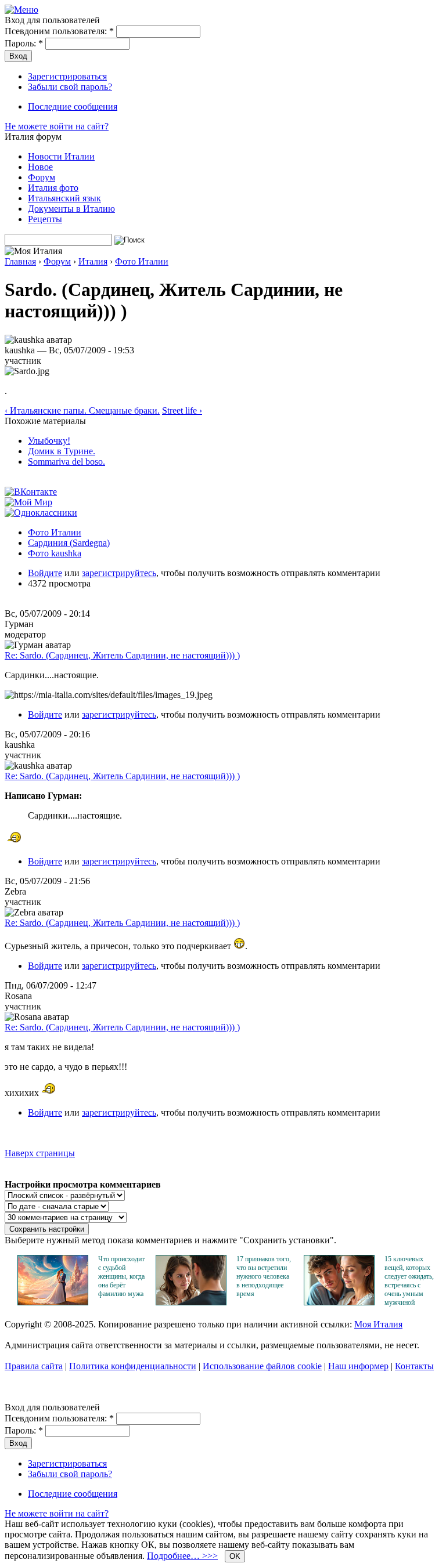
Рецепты (45, 219)
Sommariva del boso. (66, 461)
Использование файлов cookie (262, 1366)
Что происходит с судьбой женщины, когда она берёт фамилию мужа (121, 1276)
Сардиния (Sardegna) (69, 543)
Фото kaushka (54, 553)
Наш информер (358, 1366)
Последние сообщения (72, 106)
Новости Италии (61, 156)
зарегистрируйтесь (119, 573)
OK (234, 1556)
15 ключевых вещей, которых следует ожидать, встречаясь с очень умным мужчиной (409, 1281)
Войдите (45, 573)
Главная (20, 261)
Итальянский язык (64, 198)
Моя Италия (378, 1324)
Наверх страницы (40, 1153)
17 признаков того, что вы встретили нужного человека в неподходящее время (263, 1276)
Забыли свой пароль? (70, 87)
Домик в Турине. (61, 451)
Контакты (414, 1366)
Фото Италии (141, 261)
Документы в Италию (71, 208)
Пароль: (24, 43)
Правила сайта (34, 1366)
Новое (40, 167)
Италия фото (53, 188)
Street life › (182, 410)
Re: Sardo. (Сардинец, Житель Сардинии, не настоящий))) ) (122, 655)
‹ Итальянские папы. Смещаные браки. (82, 410)
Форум (41, 177)
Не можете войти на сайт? (57, 126)
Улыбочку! (49, 441)
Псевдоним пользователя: (59, 31)
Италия (92, 261)
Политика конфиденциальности (132, 1366)
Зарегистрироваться (67, 76)
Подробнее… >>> (182, 1556)
